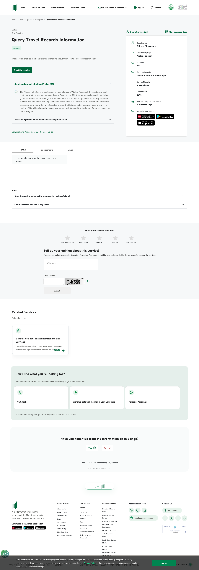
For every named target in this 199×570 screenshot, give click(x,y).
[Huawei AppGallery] (146, 116)
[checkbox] (92, 448)
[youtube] (165, 518)
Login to (96, 486)
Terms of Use (62, 515)
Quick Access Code (178, 31)
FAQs (81, 521)
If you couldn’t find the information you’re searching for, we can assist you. (51, 381)
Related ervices (19, 318)
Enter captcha (49, 275)
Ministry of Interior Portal (109, 510)
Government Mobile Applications (109, 554)
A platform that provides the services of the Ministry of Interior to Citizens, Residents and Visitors (28, 515)
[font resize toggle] (137, 510)
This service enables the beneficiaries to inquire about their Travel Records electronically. (54, 58)
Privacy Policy (62, 512)
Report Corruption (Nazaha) (86, 517)
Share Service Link (139, 31)
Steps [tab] (70, 150)
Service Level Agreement (23, 131)
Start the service (22, 70)
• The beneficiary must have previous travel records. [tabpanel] (35, 159)
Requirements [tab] (46, 150)
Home (22, 7)
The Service (17, 33)
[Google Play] (165, 116)
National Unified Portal (108, 516)
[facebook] (178, 518)
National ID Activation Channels (87, 530)
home (14, 19)
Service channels (86, 525)
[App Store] (146, 123)
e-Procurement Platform (107, 547)
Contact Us (45, 131)
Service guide (26, 19)
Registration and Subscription (85, 536)
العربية (141, 7)
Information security (64, 535)
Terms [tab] (22, 149)
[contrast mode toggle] (131, 510)
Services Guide (78, 7)
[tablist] (46, 149)
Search (158, 7)
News (59, 518)
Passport (39, 19)
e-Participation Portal (107, 535)
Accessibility (61, 528)
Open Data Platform (109, 530)
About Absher (38, 7)
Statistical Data (62, 531)
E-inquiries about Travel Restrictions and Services (38, 340)
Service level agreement (61, 524)
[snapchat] (184, 518)
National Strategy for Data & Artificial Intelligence (109, 524)
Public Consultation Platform (109, 541)
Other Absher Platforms (113, 7)
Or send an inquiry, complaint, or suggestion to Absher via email (46, 414)
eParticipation (57, 7)
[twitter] (171, 518)
